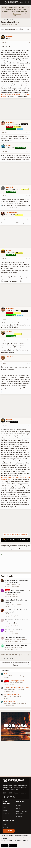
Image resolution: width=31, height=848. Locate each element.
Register (5, 827)
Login (4, 824)
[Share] (27, 43)
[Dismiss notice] (28, 7)
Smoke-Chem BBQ (10, 624)
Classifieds (19, 816)
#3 (29, 151)
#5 (29, 219)
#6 (29, 258)
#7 (29, 319)
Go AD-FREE (8, 831)
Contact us (6, 813)
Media (18, 808)
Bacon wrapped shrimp (17, 681)
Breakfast (19, 604)
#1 (29, 42)
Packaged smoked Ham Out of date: (16, 645)
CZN (6, 614)
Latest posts (5, 670)
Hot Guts (6, 674)
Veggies (6, 698)
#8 (29, 340)
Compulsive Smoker (10, 584)
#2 (29, 132)
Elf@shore (8, 647)
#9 (29, 363)
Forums (5, 810)
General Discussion (16, 647)
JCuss (6, 631)
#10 (29, 426)
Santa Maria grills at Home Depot (15, 637)
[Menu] (2, 2)
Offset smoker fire (9, 701)
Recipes (18, 805)
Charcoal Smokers (21, 639)
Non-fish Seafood (9, 684)
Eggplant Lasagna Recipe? (12, 694)
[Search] (29, 2)
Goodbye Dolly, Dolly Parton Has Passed (16, 687)
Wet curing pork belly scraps (13, 630)
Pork (18, 584)
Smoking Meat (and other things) (21, 812)
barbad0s (5, 24)
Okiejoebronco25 (10, 594)
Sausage (6, 677)
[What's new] (25, 2)
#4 (29, 195)
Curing (11, 631)
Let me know (17, 14)
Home (4, 807)
